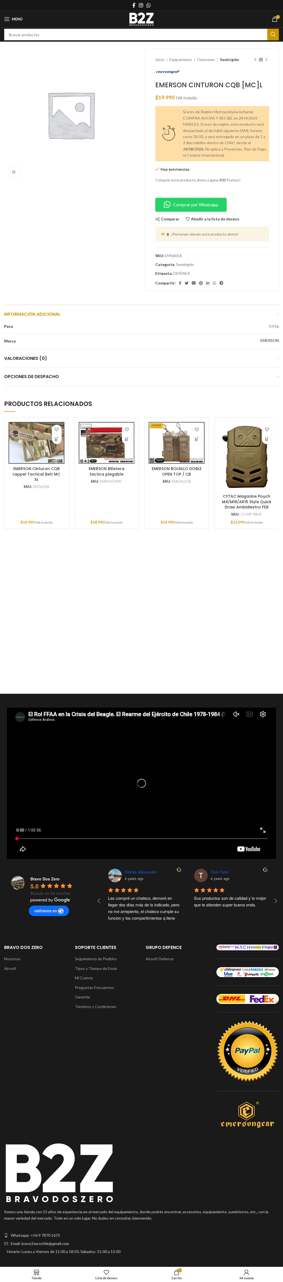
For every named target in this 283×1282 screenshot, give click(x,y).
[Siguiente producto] (266, 60)
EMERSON (269, 340)
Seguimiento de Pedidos (96, 958)
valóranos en (45, 910)
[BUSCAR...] (273, 34)
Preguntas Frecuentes (94, 987)
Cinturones (206, 59)
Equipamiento (181, 59)
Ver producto (57, 439)
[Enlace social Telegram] (221, 283)
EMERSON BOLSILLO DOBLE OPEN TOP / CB (176, 471)
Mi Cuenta (84, 977)
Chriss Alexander (141, 872)
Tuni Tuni (219, 872)
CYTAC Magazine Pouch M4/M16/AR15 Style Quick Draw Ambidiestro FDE (246, 502)
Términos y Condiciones (95, 1006)
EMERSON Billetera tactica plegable (106, 471)
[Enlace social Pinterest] (201, 283)
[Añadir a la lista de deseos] (57, 429)
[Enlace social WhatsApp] (149, 5)
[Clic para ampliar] (13, 172)
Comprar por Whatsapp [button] (195, 204)
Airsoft (10, 968)
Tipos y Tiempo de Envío (96, 968)
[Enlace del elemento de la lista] (141, 1235)
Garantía (82, 997)
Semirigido (229, 59)
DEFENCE (182, 273)
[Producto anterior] (255, 60)
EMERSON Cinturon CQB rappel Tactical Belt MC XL (36, 474)
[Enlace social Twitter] (186, 283)
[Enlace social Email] (193, 283)
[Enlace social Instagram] (141, 5)
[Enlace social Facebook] (134, 5)
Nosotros (12, 958)
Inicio (160, 59)
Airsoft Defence (160, 958)
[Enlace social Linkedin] (208, 283)
